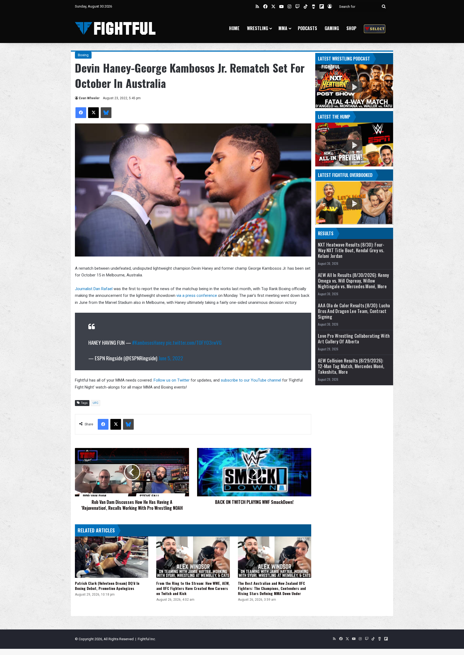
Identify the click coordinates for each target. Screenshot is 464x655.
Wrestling (257, 28)
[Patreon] (374, 28)
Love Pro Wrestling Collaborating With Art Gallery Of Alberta (354, 338)
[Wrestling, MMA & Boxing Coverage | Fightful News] (115, 28)
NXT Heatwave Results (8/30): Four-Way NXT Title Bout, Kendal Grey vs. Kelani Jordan (351, 250)
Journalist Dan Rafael (94, 288)
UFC (95, 403)
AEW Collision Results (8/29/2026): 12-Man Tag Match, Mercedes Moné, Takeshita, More (351, 366)
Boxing (83, 55)
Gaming (332, 28)
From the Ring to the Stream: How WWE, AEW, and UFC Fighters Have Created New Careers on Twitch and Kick (193, 588)
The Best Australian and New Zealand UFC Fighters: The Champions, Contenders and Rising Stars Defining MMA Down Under (272, 588)
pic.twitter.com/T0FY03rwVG (194, 342)
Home (234, 28)
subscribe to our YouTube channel (251, 380)
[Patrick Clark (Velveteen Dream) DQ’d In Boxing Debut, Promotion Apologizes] (111, 557)
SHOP (351, 28)
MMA (282, 28)
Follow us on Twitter (172, 380)
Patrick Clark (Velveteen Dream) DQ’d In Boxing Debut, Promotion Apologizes (107, 585)
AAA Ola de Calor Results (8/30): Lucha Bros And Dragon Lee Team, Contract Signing (354, 310)
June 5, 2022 (170, 358)
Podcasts (307, 28)
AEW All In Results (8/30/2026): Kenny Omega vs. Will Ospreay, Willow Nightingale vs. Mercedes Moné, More (353, 280)
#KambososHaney (148, 342)
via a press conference (196, 295)
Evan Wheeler (89, 98)
